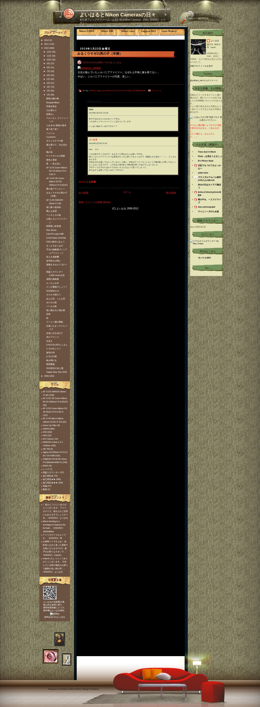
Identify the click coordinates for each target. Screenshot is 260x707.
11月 (49, 56)
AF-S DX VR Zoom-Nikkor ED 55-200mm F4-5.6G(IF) (57, 181)
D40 (45, 432)
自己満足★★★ (139, 91)
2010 (46, 48)
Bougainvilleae (52, 102)
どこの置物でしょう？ (56, 287)
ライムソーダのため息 (208, 211)
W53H (46, 466)
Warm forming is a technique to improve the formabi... (54, 524)
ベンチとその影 (53, 215)
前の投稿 (171, 192)
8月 (48, 67)
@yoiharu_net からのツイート (204, 80)
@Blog (47, 617)
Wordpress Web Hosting (70, 689)
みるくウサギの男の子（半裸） (100, 53)
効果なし (50, 114)
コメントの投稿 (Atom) (98, 202)
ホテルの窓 (51, 302)
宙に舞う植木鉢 (53, 207)
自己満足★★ (49, 479)
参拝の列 (50, 352)
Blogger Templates (91, 689)
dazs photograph (206, 207)
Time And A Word (207, 152)
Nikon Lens (128, 31)
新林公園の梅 (52, 98)
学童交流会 (51, 106)
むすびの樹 (51, 356)
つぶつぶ (50, 133)
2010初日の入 (52, 291)
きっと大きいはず (54, 246)
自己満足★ (48, 476)
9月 (48, 63)
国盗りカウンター (51, 472)
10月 (49, 59)
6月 (48, 75)
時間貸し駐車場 (53, 226)
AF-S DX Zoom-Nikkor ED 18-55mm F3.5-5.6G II (56, 170)
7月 (48, 71)
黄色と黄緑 (51, 160)
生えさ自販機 (52, 257)
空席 (48, 314)
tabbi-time (203, 173)
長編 (45, 486)
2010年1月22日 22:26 (98, 113)
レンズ (46, 469)
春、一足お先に (53, 163)
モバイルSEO (204, 258)
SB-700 (46, 449)
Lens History (169, 31)
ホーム (127, 192)
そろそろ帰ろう (53, 295)
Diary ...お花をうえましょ (210, 156)
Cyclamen (51, 137)
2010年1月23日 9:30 (98, 143)
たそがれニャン (53, 348)
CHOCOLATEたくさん (57, 345)
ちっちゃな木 (52, 283)
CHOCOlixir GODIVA (56, 238)
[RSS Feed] (69, 13)
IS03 (45, 435)
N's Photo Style (205, 161)
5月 (48, 79)
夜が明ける (51, 360)
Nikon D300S (86, 31)
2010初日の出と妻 (54, 368)
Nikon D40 (107, 31)
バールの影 (51, 306)
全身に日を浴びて (54, 333)
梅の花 (49, 152)
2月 (48, 91)
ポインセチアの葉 (54, 141)
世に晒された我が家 (55, 310)
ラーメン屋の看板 (54, 322)
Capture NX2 (148, 31)
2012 (46, 40)
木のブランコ (52, 337)
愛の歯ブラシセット (55, 189)
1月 (48, 95)
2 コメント (156, 91)
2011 (46, 44)
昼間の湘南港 (52, 279)
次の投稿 (83, 192)
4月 (48, 83)
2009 (46, 376)
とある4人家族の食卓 (56, 125)
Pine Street (51, 230)
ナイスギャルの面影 (55, 156)
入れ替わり (51, 110)
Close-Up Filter (50, 425)
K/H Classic (48, 439)
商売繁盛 (50, 364)
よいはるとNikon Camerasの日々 (118, 15)
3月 (48, 87)
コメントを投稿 (87, 181)
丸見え (49, 341)
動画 (45, 489)
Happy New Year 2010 (56, 372)
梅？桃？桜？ (52, 129)
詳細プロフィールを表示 (201, 66)
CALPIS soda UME (55, 234)
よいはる (93, 139)
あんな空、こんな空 (55, 299)
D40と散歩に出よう (55, 242)
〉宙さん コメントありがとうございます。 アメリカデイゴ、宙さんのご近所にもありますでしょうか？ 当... (55, 511)
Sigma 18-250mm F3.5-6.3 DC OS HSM (114, 91)
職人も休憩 (51, 211)
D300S (92, 91)
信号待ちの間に (53, 261)
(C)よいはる (59, 617)
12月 (49, 52)
